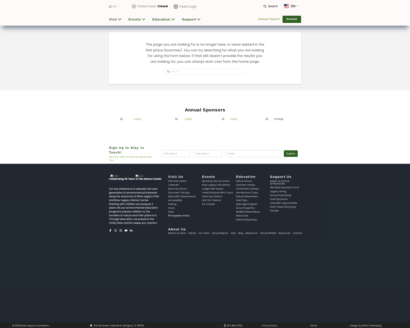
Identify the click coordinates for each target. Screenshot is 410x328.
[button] (272, 6)
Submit (290, 153)
